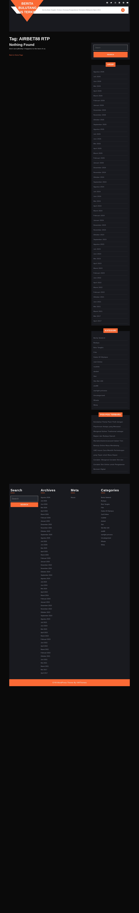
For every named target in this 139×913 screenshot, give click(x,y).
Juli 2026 (97, 76)
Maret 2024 (98, 211)
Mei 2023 (97, 259)
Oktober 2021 (98, 297)
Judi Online (97, 362)
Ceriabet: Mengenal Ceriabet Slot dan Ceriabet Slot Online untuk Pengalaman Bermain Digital (109, 464)
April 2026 (97, 91)
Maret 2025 (98, 153)
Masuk (73, 497)
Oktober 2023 (98, 235)
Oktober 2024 (98, 177)
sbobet (96, 371)
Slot (95, 376)
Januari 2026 (98, 105)
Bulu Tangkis (98, 347)
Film (95, 352)
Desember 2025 (99, 110)
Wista (95, 405)
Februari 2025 (99, 158)
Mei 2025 (97, 144)
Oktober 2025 (98, 120)
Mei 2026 (97, 86)
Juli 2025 (97, 134)
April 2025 (97, 148)
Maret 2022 (98, 287)
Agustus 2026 (98, 72)
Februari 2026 (99, 100)
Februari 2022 (99, 292)
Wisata (96, 400)
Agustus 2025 (98, 129)
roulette (96, 367)
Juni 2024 (97, 196)
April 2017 (97, 321)
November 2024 (99, 172)
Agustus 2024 (98, 187)
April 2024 (97, 206)
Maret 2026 (98, 96)
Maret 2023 (98, 268)
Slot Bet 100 (98, 381)
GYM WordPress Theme (62, 683)
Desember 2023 (99, 225)
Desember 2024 (99, 167)
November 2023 (99, 230)
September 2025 (100, 124)
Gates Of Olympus (100, 357)
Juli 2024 (97, 191)
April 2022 (97, 282)
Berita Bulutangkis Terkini (27, 8)
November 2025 (99, 115)
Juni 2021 (97, 302)
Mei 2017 (97, 316)
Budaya (96, 343)
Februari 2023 (99, 273)
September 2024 (100, 182)
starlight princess (100, 390)
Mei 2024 (97, 201)
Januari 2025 (98, 163)
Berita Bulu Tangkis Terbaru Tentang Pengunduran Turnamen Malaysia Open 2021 (71, 10)
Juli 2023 (97, 249)
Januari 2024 (98, 220)
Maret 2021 (98, 311)
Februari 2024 (99, 215)
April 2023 (97, 263)
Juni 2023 (97, 254)
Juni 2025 (97, 139)
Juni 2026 (97, 81)
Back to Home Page (16, 55)
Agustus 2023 (98, 244)
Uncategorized (99, 395)
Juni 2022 (97, 278)
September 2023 (100, 239)
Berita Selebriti (99, 338)
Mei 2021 (97, 306)
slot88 (95, 386)
